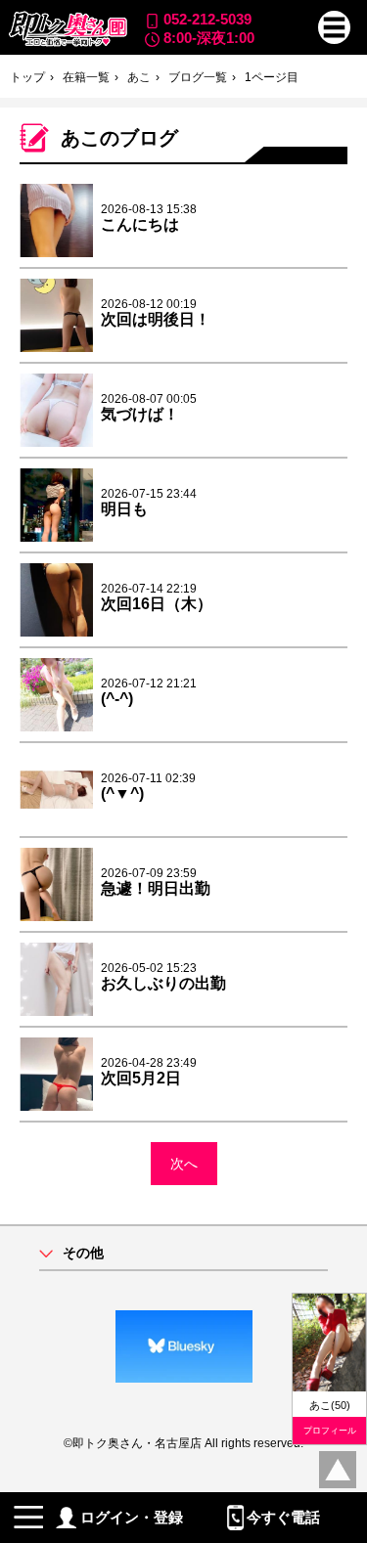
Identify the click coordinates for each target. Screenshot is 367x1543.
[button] (334, 27)
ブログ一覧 (197, 77)
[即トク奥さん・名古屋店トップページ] (67, 29)
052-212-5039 (207, 19)
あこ (139, 77)
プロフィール (329, 1430)
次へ (184, 1163)
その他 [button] (83, 1253)
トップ (27, 77)
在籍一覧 (86, 77)
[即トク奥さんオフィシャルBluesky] (183, 1346)
